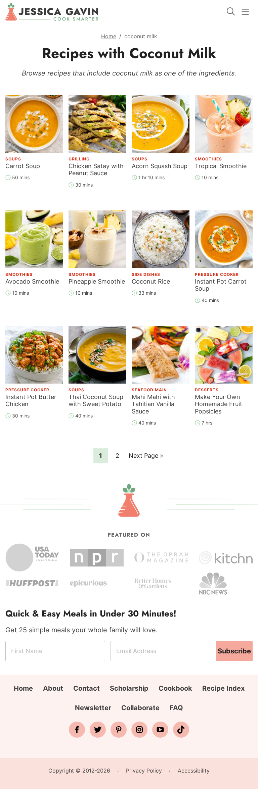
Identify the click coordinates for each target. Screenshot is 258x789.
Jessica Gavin (51, 12)
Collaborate (140, 708)
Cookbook (175, 688)
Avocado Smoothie (32, 281)
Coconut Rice (151, 281)
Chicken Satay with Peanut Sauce (96, 169)
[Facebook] (77, 730)
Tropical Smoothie (221, 165)
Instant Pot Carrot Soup (221, 285)
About (53, 688)
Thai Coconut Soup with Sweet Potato (96, 400)
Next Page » (145, 457)
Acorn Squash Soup (159, 165)
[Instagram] (139, 730)
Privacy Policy (144, 770)
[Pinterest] (119, 730)
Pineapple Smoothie (97, 281)
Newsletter (93, 708)
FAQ (176, 708)
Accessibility (194, 770)
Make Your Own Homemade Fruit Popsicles (218, 404)
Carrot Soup (22, 165)
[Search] (231, 11)
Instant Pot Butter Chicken (30, 400)
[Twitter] (98, 730)
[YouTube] (160, 730)
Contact (86, 688)
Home (108, 36)
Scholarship (129, 688)
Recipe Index (223, 688)
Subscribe (234, 651)
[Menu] (245, 11)
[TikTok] (181, 730)
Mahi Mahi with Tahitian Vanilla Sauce (153, 404)
